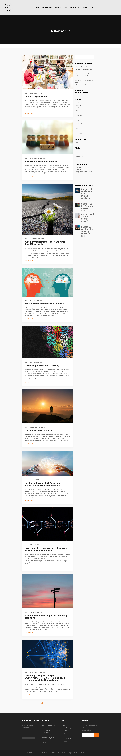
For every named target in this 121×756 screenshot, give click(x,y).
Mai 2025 (78, 102)
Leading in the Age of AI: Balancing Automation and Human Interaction (42, 484)
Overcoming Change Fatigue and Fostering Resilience (46, 616)
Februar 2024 (79, 115)
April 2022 (78, 131)
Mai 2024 (78, 110)
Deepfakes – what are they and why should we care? (87, 231)
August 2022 (78, 125)
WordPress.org (79, 158)
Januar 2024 (78, 118)
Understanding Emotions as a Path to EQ (45, 304)
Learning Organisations (36, 97)
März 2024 (78, 113)
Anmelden (78, 151)
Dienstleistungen (47, 7)
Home (37, 7)
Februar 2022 (79, 133)
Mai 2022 (78, 128)
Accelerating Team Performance (40, 161)
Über (65, 7)
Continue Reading (28, 113)
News (77, 142)
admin (28, 93)
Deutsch (94, 7)
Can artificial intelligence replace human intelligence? (87, 193)
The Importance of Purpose (38, 430)
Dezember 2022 (79, 123)
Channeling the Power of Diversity (41, 365)
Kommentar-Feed (79, 156)
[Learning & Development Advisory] (7, 7)
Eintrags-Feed (78, 153)
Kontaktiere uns (74, 7)
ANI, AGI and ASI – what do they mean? (87, 217)
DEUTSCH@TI (85, 7)
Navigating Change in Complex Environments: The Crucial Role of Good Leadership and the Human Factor (44, 677)
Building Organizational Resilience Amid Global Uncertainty (44, 243)
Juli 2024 (78, 107)
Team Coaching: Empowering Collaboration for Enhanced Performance (46, 549)
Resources (58, 7)
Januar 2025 (78, 105)
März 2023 (78, 120)
